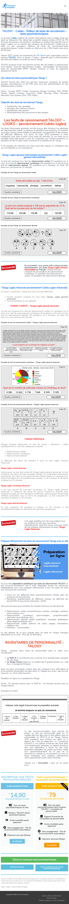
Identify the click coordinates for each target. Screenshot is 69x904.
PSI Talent (41, 55)
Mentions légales (52, 898)
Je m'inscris (17, 841)
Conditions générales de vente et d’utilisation (52, 900)
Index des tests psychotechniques (51, 896)
